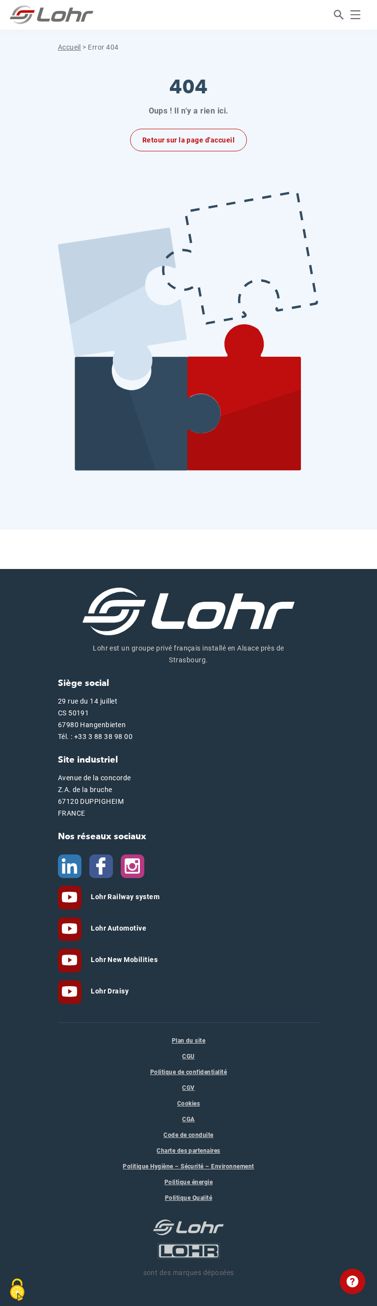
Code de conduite (188, 1135)
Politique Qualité (188, 1197)
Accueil (69, 47)
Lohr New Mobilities (123, 960)
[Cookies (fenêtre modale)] (17, 1290)
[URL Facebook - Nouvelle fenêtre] (101, 865)
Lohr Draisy (109, 991)
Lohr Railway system (124, 897)
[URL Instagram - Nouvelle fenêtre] (132, 865)
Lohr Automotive (118, 928)
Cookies (188, 1103)
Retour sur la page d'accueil (188, 140)
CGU (188, 1056)
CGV (188, 1087)
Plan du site (189, 1040)
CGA (188, 1119)
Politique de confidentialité (188, 1072)
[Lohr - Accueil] (51, 14)
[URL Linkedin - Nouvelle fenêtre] (69, 865)
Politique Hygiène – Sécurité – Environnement (188, 1166)
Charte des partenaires (188, 1150)
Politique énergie (188, 1182)
